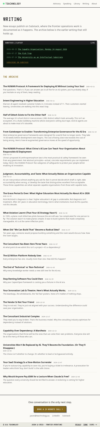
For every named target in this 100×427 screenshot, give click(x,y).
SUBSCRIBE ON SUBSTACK (17, 62)
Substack (66, 415)
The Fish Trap (25, 53)
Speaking (67, 3)
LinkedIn (56, 415)
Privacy (78, 425)
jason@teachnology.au (40, 415)
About (94, 3)
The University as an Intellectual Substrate (40, 57)
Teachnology (13, 3)
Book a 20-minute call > (50, 409)
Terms (85, 425)
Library (77, 3)
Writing (86, 3)
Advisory (57, 3)
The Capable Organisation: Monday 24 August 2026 (42, 49)
